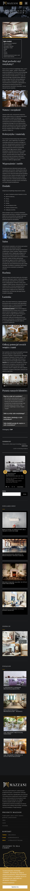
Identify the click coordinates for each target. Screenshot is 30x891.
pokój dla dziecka (12, 817)
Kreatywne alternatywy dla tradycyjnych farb (14, 530)
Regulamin (13, 880)
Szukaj (4, 491)
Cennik (4, 823)
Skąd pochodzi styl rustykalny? (10, 43)
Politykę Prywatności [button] (8, 882)
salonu (12, 815)
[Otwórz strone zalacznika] (8, 637)
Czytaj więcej (20, 486)
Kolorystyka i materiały (8, 46)
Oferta (3, 820)
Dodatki (5, 49)
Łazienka (5, 53)
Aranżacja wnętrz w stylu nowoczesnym (13, 609)
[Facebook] (10, 429)
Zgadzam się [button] (15, 887)
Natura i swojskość (8, 44)
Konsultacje (5, 825)
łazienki (21, 815)
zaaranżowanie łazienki (8, 308)
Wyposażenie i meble (8, 47)
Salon (5, 50)
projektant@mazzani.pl (13, 837)
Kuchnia (5, 52)
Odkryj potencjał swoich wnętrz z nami (12, 55)
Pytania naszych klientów (9, 56)
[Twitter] (11, 429)
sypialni (8, 815)
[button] (25, 472)
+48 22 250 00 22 (12, 835)
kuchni (16, 815)
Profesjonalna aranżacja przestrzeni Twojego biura (13, 555)
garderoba (4, 817)
